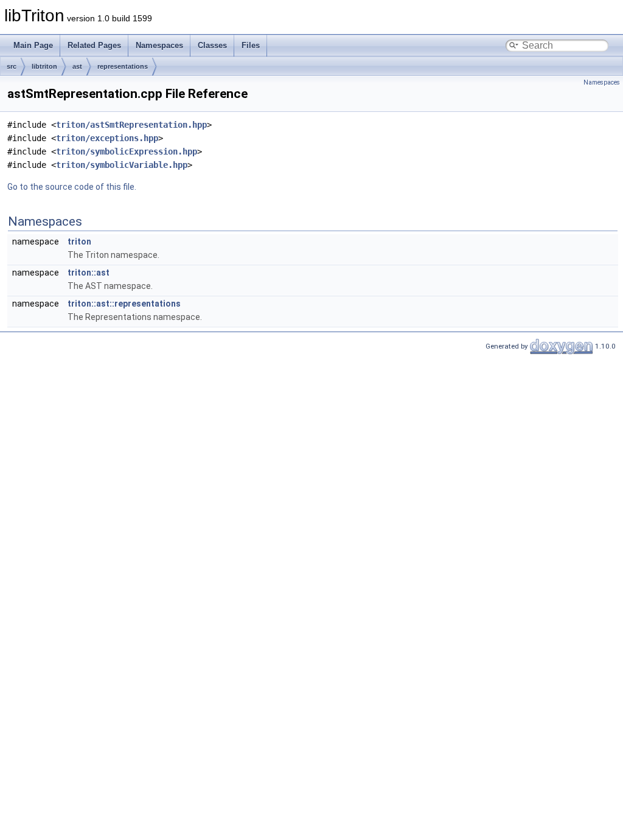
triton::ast (89, 272)
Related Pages (94, 45)
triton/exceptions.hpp (107, 138)
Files (251, 45)
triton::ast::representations (124, 303)
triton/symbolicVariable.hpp (121, 165)
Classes (212, 45)
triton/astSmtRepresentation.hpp (131, 125)
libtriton (44, 66)
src (11, 66)
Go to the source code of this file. (71, 187)
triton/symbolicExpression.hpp (126, 151)
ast (77, 66)
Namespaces (159, 45)
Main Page (33, 45)
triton (79, 241)
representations (122, 66)
